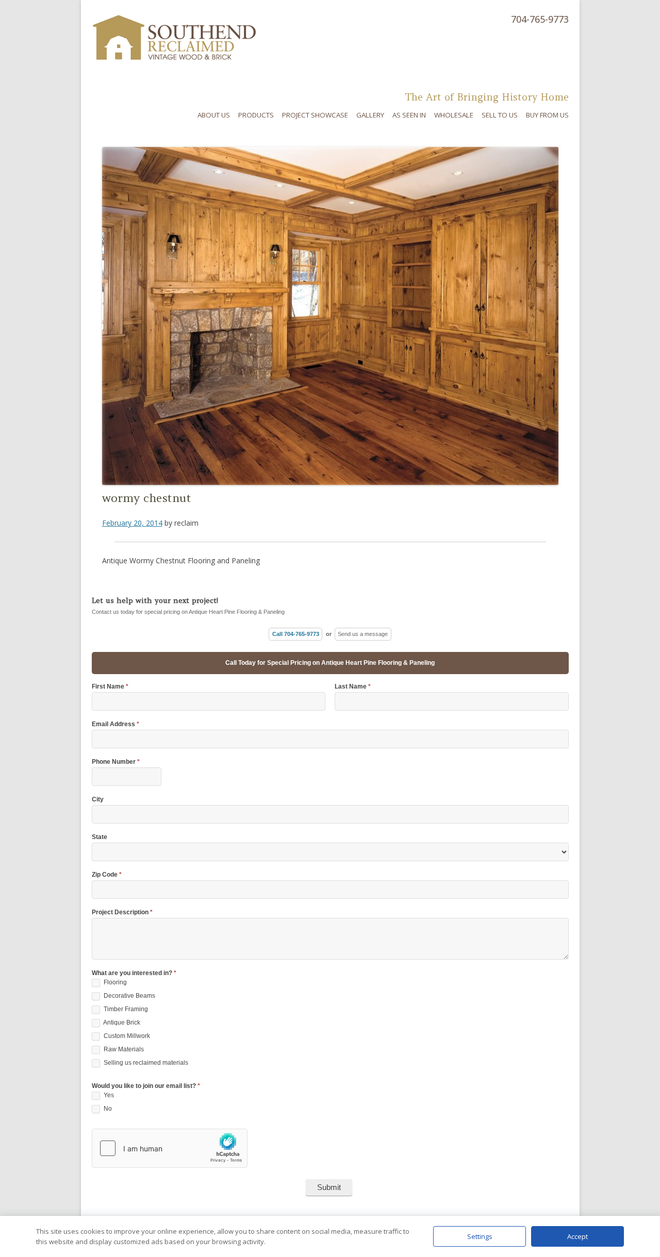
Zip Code (107, 874)
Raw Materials (123, 1049)
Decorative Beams (128, 995)
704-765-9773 (540, 19)
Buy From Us (547, 115)
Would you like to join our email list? (146, 1086)
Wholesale (453, 115)
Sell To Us (500, 115)
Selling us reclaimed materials (145, 1062)
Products (256, 115)
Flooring (114, 982)
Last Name (353, 686)
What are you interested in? (134, 973)
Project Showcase (315, 115)
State (99, 837)
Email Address (115, 724)
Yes (108, 1095)
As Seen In (409, 115)
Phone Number (116, 762)
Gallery (370, 115)
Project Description (122, 912)
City (98, 799)
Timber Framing (125, 1009)
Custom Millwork (126, 1036)
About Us (213, 115)
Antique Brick (121, 1022)
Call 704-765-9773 (295, 634)
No (107, 1108)
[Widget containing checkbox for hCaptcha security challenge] (170, 1148)
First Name (110, 686)
